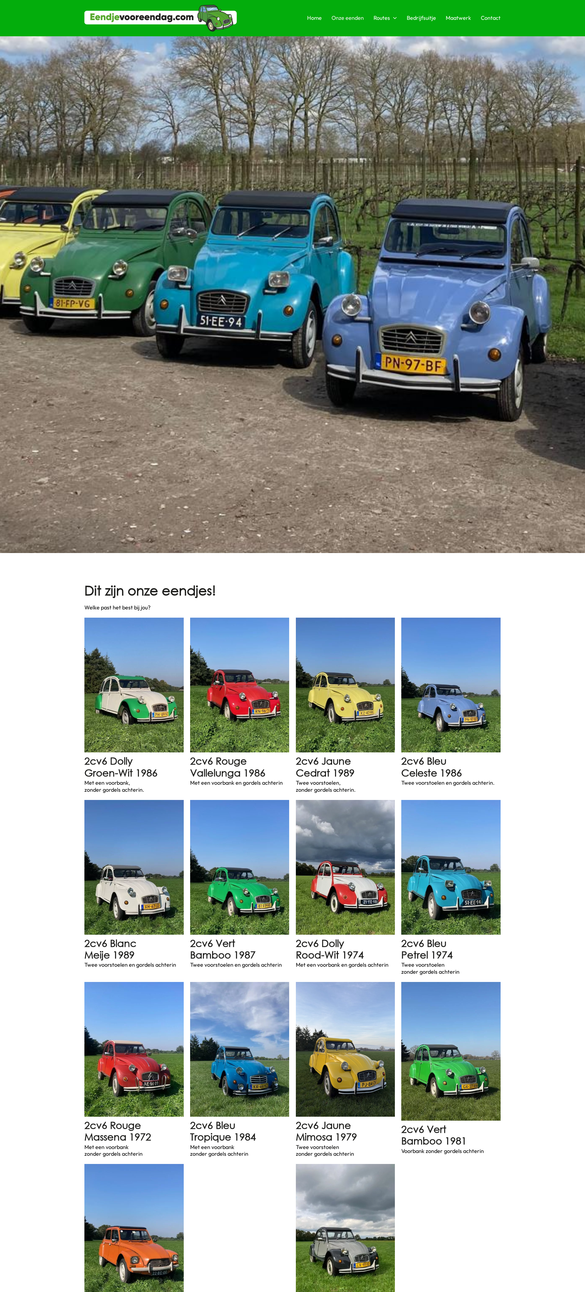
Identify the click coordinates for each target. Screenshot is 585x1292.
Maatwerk (458, 17)
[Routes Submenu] (395, 18)
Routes (382, 17)
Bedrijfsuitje (421, 17)
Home (314, 17)
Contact (491, 17)
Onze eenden (348, 17)
